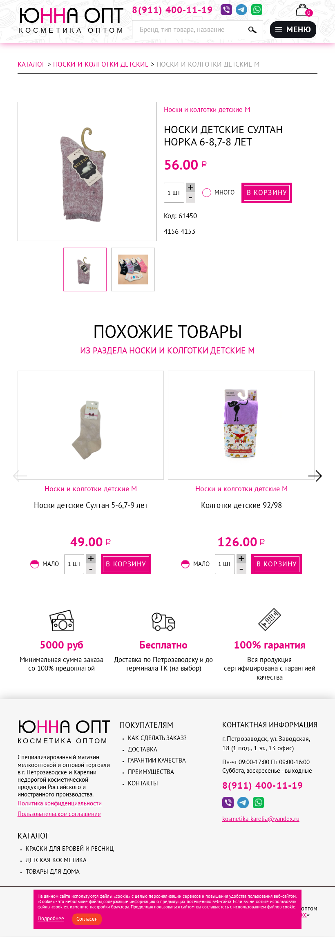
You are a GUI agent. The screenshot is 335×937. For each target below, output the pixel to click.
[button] (20, 475)
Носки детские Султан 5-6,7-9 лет (91, 505)
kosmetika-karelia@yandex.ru (260, 819)
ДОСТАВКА (194, 106)
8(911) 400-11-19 (172, 10)
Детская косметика (56, 860)
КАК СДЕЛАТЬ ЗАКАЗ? (199, 89)
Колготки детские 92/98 (241, 505)
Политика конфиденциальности (60, 803)
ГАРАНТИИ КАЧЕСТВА (194, 122)
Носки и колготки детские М (91, 488)
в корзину (267, 192)
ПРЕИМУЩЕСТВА (204, 139)
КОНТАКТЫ (195, 151)
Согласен (87, 919)
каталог (31, 64)
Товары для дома (53, 871)
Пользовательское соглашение (59, 814)
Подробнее (51, 918)
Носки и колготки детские (101, 64)
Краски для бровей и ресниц (70, 848)
